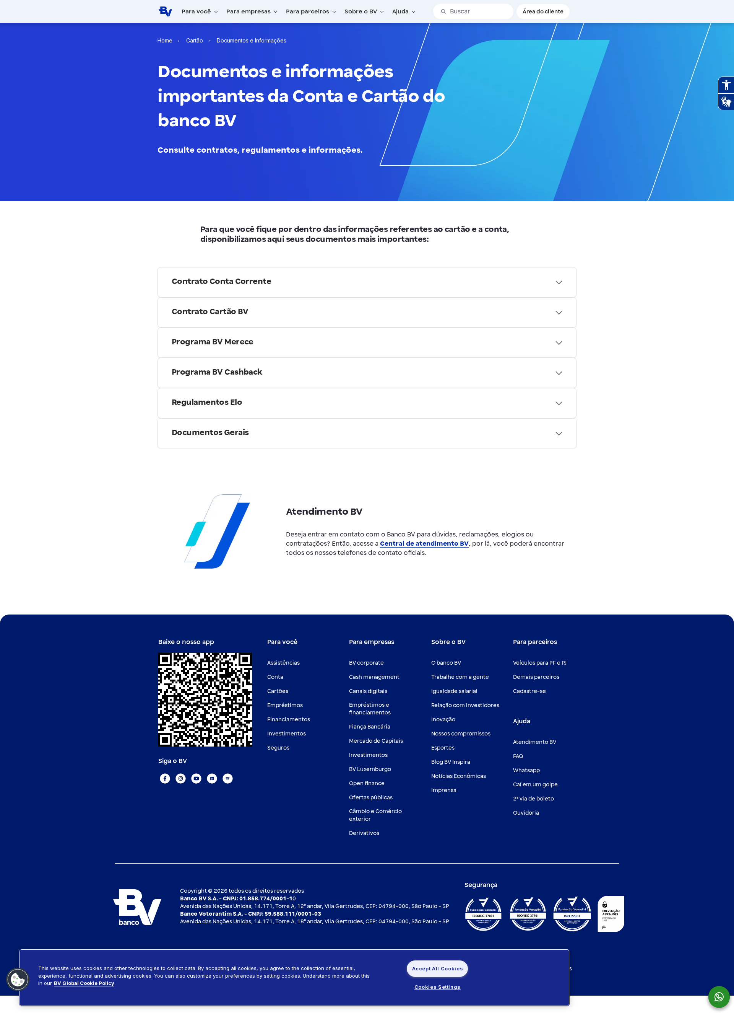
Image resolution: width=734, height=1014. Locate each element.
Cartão (194, 40)
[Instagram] (180, 778)
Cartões (277, 691)
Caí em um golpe (535, 784)
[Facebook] (165, 778)
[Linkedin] (212, 778)
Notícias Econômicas (458, 776)
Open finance (367, 783)
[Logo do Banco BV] (165, 11)
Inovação (443, 719)
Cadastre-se (529, 691)
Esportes (443, 748)
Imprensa (443, 790)
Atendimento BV (534, 742)
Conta (275, 677)
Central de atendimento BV (424, 543)
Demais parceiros (536, 677)
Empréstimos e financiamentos (370, 709)
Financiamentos (288, 719)
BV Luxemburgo (370, 769)
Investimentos (286, 734)
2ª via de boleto (533, 799)
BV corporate (366, 663)
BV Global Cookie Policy (84, 983)
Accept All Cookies (437, 968)
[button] (18, 979)
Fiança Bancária (369, 727)
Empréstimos (285, 705)
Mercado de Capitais (376, 741)
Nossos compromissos (460, 734)
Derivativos (364, 833)
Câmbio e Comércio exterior (375, 815)
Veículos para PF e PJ (540, 663)
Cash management (374, 677)
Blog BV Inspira (450, 762)
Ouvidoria (526, 813)
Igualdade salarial (454, 691)
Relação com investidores (465, 705)
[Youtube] (196, 778)
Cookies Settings (437, 987)
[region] (294, 977)
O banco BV (446, 663)
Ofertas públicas (371, 797)
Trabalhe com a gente (460, 677)
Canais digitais (368, 691)
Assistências (283, 663)
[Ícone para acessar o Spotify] (227, 778)
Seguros (278, 748)
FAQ (518, 756)
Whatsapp (526, 770)
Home (165, 40)
